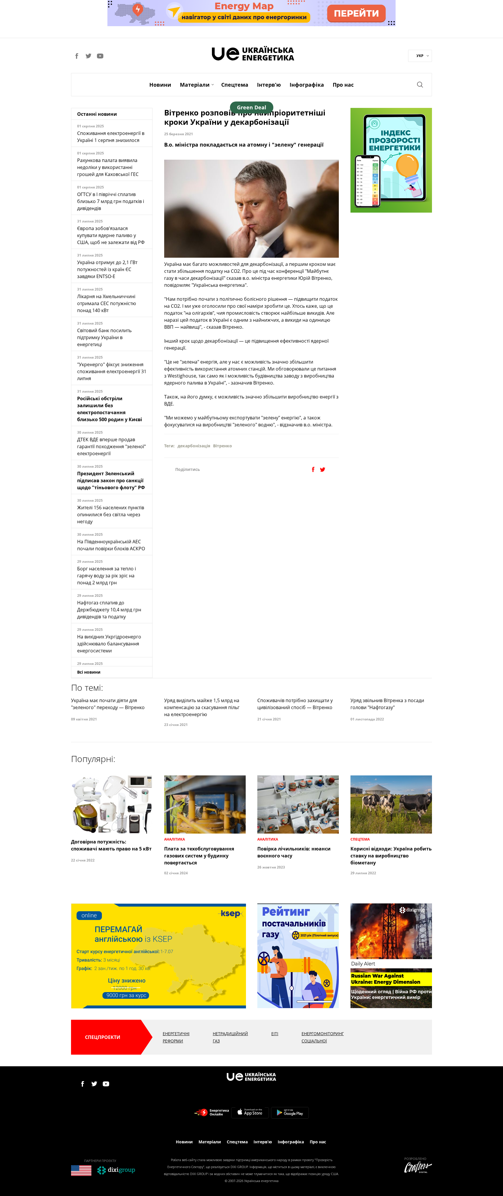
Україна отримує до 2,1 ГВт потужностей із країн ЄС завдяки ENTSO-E (107, 269)
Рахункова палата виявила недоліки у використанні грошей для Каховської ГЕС (108, 167)
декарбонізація (194, 446)
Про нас (343, 84)
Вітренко (222, 446)
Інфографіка (307, 84)
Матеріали (195, 84)
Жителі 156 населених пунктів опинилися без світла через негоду (110, 514)
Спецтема (234, 84)
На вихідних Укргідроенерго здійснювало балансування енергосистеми (109, 643)
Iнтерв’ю (269, 84)
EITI (274, 1033)
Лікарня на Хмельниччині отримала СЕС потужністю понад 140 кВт (106, 303)
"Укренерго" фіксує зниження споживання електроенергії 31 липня (111, 371)
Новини (160, 84)
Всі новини (88, 672)
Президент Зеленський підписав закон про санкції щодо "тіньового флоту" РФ (111, 480)
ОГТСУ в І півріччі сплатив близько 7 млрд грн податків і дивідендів (110, 201)
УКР (420, 55)
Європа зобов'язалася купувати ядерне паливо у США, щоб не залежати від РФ (111, 235)
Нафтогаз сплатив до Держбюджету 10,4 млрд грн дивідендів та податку (109, 609)
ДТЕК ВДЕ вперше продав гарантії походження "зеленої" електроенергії (111, 446)
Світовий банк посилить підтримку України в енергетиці (104, 337)
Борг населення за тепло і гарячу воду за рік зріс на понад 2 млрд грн (106, 575)
